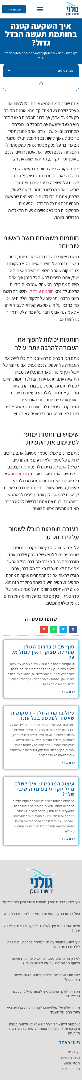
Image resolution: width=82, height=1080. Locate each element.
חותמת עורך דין (41, 291)
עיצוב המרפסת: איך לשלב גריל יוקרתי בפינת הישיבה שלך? (45, 788)
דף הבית (71, 53)
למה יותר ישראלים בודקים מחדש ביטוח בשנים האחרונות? (47, 977)
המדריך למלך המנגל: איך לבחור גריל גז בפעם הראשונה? (46, 993)
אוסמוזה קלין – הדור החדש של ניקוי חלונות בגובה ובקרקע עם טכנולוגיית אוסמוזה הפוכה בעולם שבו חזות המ (44, 1029)
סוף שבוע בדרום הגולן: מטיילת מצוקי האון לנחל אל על (43, 651)
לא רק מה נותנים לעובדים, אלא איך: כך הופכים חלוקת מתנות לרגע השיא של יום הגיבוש (46, 960)
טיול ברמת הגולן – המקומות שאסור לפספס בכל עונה (43, 715)
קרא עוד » (68, 691)
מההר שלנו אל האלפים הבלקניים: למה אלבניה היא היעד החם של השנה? (43, 1010)
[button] (40, 9)
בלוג (60, 53)
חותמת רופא (18, 474)
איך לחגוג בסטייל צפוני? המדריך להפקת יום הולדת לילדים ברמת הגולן (43, 944)
